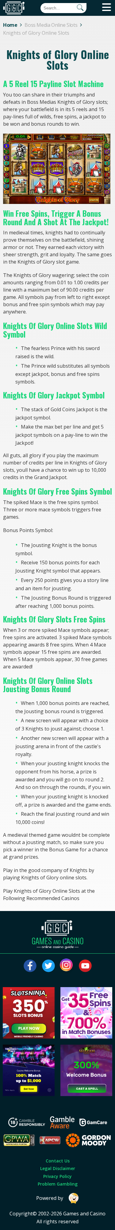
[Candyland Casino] (86, 1036)
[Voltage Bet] (29, 1094)
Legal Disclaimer (57, 1168)
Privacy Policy (57, 1176)
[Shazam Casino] (86, 1094)
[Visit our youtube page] (85, 966)
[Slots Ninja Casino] (29, 1036)
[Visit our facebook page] (30, 966)
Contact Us (58, 1161)
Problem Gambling (58, 1184)
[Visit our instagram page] (67, 966)
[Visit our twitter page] (48, 966)
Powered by (49, 1198)
